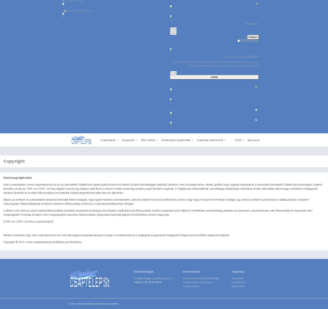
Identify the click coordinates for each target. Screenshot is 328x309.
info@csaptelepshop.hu (157, 278)
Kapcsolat (254, 140)
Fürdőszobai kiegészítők (176, 140)
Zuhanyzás (128, 140)
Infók (238, 140)
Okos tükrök (148, 140)
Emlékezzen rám (249, 41)
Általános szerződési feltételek (201, 278)
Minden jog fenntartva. (109, 304)
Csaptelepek (108, 140)
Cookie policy (191, 286)
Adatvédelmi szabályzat (197, 282)
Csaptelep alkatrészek (210, 140)
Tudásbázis (238, 282)
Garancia (237, 278)
